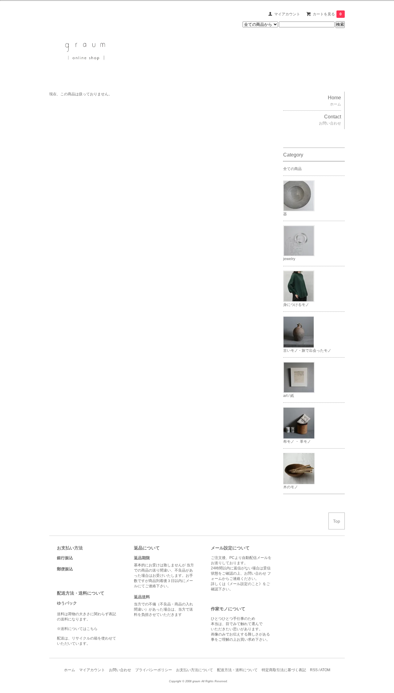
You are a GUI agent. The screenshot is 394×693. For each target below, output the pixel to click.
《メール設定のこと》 (244, 584)
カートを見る (327, 14)
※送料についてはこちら (77, 629)
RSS (314, 670)
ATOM (325, 670)
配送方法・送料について (237, 670)
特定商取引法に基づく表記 (284, 670)
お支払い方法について (194, 670)
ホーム (69, 670)
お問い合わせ (120, 670)
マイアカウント (287, 14)
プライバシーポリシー (153, 670)
